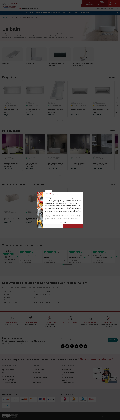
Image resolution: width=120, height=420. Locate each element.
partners (54, 198)
